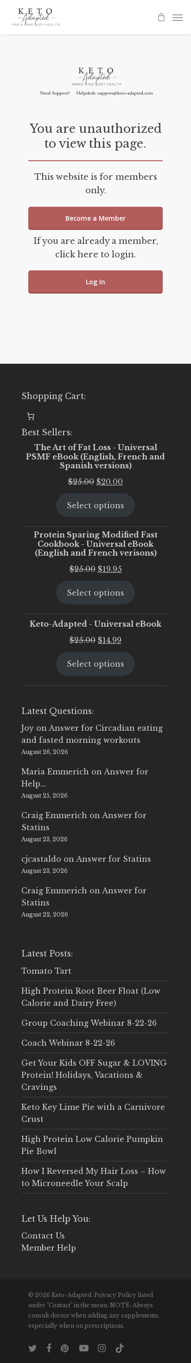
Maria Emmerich (55, 771)
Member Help (48, 1247)
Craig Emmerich (54, 815)
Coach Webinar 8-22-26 (68, 1043)
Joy (27, 728)
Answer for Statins (113, 859)
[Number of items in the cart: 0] (30, 416)
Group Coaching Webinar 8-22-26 (89, 1023)
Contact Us (43, 1235)
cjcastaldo (41, 859)
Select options (95, 505)
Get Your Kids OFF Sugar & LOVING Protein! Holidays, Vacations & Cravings (94, 1075)
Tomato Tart (46, 971)
